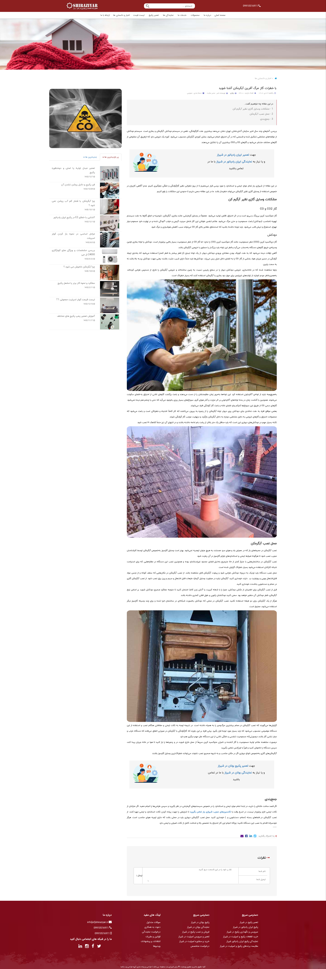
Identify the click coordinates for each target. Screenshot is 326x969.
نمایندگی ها (168, 15)
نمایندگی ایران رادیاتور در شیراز (234, 162)
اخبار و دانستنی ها (121, 15)
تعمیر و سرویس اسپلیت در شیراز (193, 936)
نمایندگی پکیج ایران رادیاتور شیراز (242, 941)
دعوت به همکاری (152, 927)
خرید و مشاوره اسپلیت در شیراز (194, 941)
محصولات (195, 15)
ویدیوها (156, 946)
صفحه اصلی (219, 15)
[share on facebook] (246, 836)
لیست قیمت (138, 15)
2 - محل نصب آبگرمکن (261, 114)
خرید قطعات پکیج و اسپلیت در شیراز (240, 936)
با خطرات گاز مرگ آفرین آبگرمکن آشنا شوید (247, 88)
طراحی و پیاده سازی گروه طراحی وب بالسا (136, 966)
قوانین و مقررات (153, 936)
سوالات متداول (153, 922)
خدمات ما (182, 15)
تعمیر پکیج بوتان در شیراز (233, 766)
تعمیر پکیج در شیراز (249, 922)
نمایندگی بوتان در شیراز (238, 773)
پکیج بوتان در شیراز (200, 922)
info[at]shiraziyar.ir (98, 922)
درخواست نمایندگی (151, 932)
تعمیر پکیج (154, 15)
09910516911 (251, 6)
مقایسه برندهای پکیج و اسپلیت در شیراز (239, 946)
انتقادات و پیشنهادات (150, 941)
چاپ (232, 93)
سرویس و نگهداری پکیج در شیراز (242, 932)
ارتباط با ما (105, 15)
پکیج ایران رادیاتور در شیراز (245, 927)
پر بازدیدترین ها (111, 157)
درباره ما (207, 15)
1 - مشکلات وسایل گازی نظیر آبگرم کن (253, 109)
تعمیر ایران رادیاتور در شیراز (233, 155)
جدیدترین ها (91, 157)
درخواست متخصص (200, 946)
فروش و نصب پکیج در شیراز (195, 932)
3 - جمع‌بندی (266, 119)
